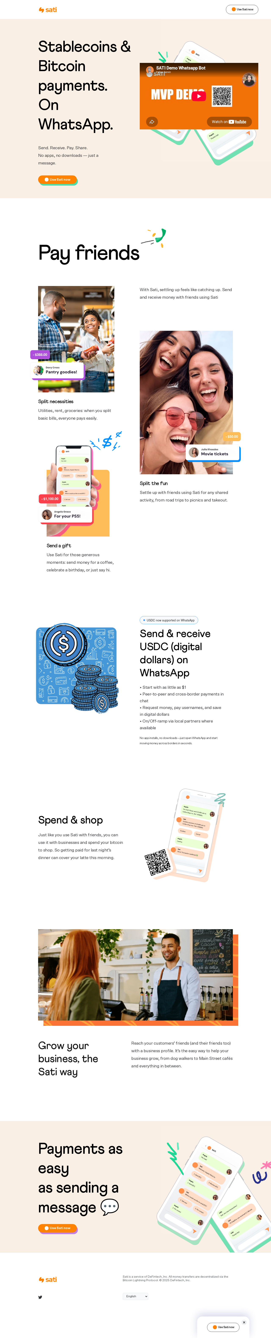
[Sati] (49, 9)
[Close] (244, 1322)
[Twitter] (40, 1297)
